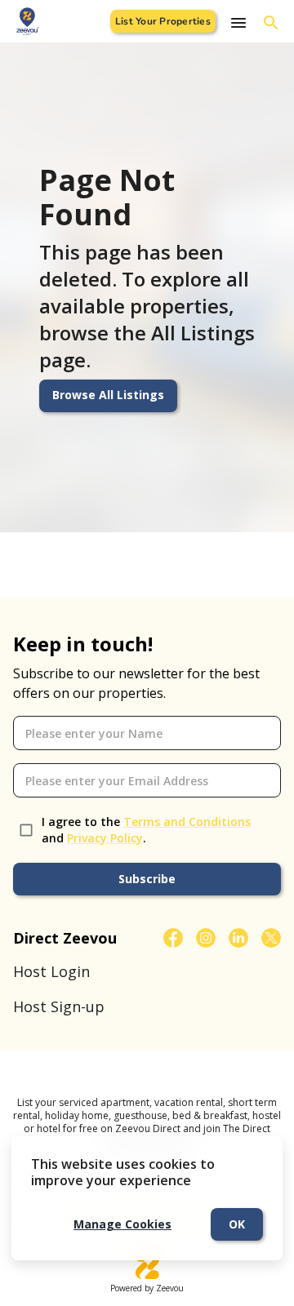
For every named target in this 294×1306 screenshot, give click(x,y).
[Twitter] (271, 938)
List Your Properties (163, 21)
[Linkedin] (238, 938)
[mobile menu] (238, 23)
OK (237, 1224)
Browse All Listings (108, 394)
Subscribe (147, 878)
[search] (271, 23)
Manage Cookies (123, 1224)
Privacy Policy (105, 838)
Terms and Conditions (187, 821)
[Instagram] (206, 938)
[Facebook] (173, 938)
